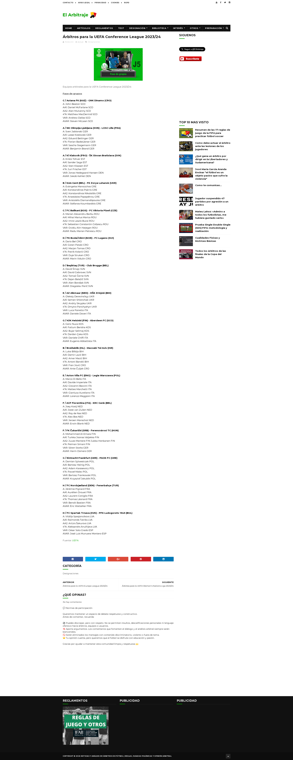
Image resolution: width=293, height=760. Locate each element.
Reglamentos (104, 28)
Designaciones (94, 42)
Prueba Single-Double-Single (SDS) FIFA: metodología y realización (212, 228)
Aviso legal (84, 3)
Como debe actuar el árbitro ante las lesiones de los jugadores (212, 146)
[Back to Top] (228, 756)
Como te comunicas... (208, 185)
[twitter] (225, 2)
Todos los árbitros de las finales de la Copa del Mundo (210, 254)
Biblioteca (159, 28)
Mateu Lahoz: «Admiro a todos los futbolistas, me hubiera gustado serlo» (210, 214)
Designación (137, 28)
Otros (194, 28)
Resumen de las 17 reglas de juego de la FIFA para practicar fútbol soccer (212, 133)
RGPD (126, 3)
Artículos (83, 28)
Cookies (115, 3)
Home (68, 28)
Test (121, 28)
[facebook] (220, 2)
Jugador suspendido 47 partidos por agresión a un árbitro (211, 201)
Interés (178, 28)
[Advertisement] (174, 15)
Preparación (213, 28)
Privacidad (100, 3)
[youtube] (216, 2)
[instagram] (229, 2)
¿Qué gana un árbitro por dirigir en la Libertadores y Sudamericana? (211, 159)
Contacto (68, 3)
